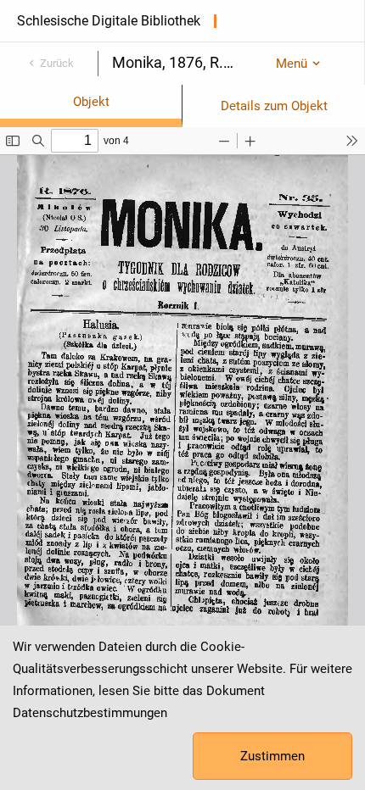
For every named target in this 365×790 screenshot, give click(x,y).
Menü (291, 63)
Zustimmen (272, 756)
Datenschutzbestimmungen (90, 712)
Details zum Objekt (274, 106)
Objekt (91, 101)
